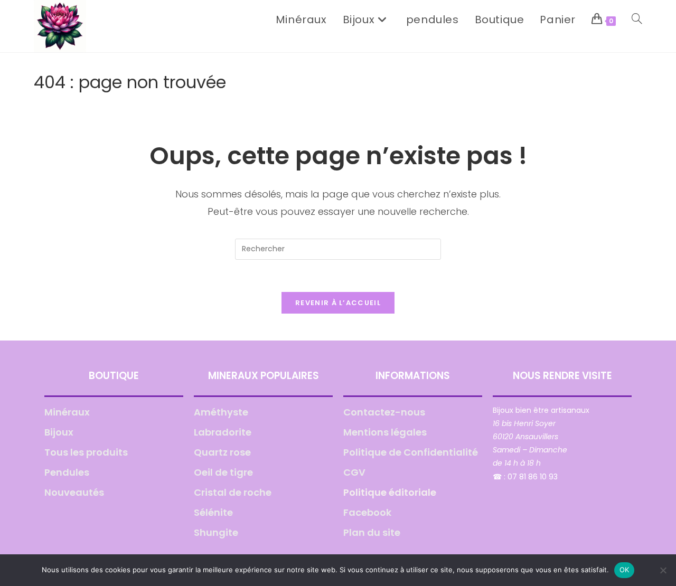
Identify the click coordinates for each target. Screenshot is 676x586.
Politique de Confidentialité (410, 452)
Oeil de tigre (223, 472)
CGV (354, 472)
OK (624, 569)
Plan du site (371, 532)
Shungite (216, 532)
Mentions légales (385, 432)
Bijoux (58, 432)
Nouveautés (74, 492)
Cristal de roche (232, 492)
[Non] (663, 570)
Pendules (66, 472)
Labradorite (222, 432)
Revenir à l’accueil (338, 303)
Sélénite (213, 512)
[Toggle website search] (637, 19)
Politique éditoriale (389, 492)
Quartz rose (222, 452)
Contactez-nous (384, 412)
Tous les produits (86, 452)
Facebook (367, 512)
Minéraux (67, 412)
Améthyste (221, 412)
